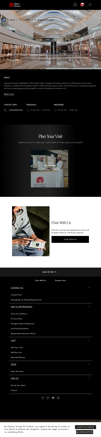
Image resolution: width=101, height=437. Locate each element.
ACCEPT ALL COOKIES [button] (85, 427)
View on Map (13, 59)
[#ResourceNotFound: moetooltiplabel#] (16, 5)
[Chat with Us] (31, 231)
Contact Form (60, 280)
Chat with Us (70, 239)
